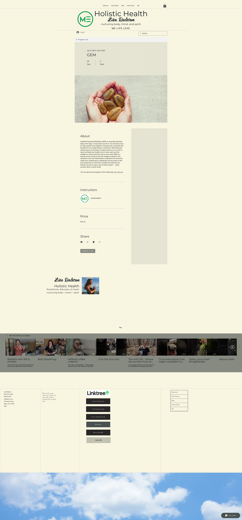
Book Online (175, 396)
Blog (173, 401)
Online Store (176, 405)
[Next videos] (239, 346)
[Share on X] (87, 242)
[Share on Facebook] (81, 242)
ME (173, 409)
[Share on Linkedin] (93, 242)
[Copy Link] (100, 242)
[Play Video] (21, 347)
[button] (164, 5)
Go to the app (118, 172)
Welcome (175, 392)
